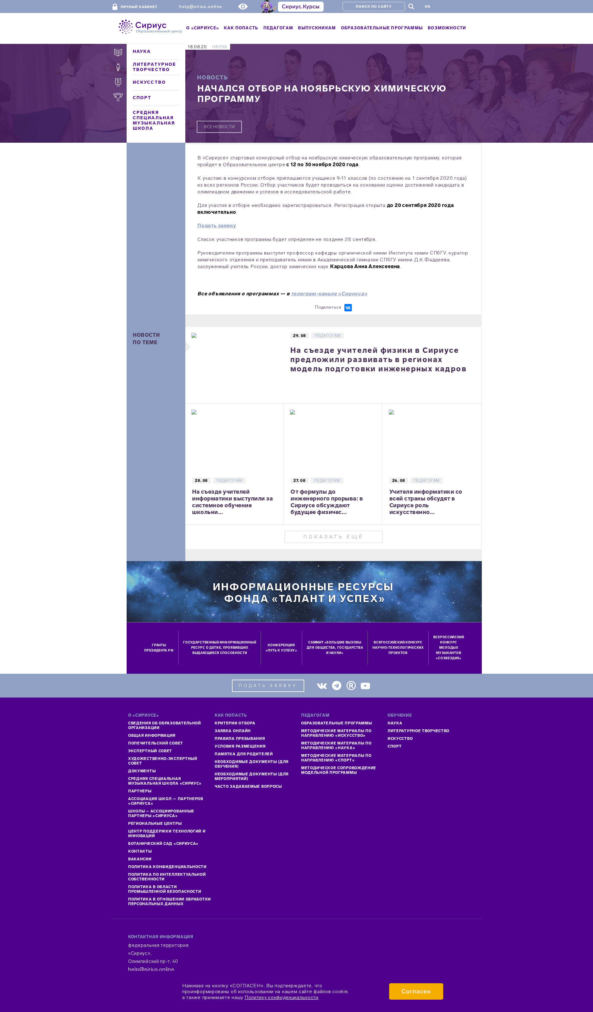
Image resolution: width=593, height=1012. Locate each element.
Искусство (149, 82)
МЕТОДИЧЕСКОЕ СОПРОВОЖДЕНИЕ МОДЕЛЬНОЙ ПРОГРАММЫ (338, 770)
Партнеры (140, 791)
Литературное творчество (154, 67)
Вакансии (140, 859)
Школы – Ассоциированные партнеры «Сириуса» (161, 813)
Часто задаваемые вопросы (248, 786)
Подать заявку (216, 226)
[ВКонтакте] (348, 307)
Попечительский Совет (155, 743)
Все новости (219, 126)
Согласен (416, 991)
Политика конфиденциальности (167, 867)
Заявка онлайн (233, 731)
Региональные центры (155, 823)
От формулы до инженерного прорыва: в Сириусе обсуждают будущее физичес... (327, 502)
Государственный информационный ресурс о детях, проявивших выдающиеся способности (219, 648)
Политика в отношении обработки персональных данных (169, 901)
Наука (142, 51)
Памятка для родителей (244, 754)
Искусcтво (400, 738)
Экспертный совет (150, 751)
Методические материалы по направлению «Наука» (336, 745)
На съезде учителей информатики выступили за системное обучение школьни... (232, 502)
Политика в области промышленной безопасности (164, 889)
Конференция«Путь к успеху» (281, 647)
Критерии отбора (235, 723)
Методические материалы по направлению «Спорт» (336, 757)
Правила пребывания (240, 738)
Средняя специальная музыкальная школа (154, 120)
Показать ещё (333, 537)
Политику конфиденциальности (281, 997)
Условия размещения (240, 746)
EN (427, 7)
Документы (142, 771)
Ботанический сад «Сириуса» (163, 843)
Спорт (142, 97)
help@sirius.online (200, 6)
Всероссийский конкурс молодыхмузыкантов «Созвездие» (448, 647)
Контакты (140, 851)
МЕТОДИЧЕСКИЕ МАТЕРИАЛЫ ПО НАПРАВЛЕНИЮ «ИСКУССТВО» (336, 733)
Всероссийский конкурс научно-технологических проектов (397, 648)
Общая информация (151, 735)
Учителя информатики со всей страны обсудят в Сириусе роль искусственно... (425, 502)
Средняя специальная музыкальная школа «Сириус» (165, 781)
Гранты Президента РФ (159, 647)
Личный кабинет (139, 7)
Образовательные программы (336, 723)
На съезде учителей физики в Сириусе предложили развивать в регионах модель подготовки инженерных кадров (378, 359)
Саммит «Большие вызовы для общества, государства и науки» (335, 648)
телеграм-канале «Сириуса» (329, 294)
